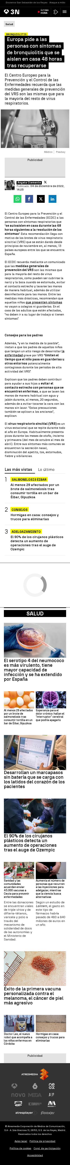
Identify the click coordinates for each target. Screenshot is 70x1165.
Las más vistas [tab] (18, 470)
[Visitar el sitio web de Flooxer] (47, 1113)
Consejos (20, 510)
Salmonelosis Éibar (29, 480)
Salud (35, 613)
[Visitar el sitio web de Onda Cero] (18, 1104)
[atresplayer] (55, 12)
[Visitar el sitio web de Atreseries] (52, 1095)
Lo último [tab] (46, 470)
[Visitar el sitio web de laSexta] (35, 1086)
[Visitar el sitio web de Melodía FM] (52, 1104)
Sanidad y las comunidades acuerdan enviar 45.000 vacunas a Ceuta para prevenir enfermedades (16, 889)
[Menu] (65, 11)
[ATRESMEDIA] (35, 1074)
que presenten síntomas (44, 302)
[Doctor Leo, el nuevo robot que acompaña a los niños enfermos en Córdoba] (19, 1023)
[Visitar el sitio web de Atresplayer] (27, 1113)
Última (45, 11)
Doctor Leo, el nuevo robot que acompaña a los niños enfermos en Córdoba (18, 1039)
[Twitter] (45, 182)
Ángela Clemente (29, 182)
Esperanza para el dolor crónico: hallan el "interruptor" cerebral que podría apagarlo (50, 715)
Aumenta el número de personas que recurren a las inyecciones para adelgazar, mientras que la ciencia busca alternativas (50, 889)
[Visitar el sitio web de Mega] (35, 1095)
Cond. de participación (47, 1148)
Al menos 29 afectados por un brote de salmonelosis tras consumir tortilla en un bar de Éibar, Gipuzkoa (34, 491)
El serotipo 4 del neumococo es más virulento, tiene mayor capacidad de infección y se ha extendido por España (34, 670)
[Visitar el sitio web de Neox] (52, 1086)
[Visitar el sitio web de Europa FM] (35, 1104)
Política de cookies (20, 1148)
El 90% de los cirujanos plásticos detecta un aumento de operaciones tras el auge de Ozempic (36, 543)
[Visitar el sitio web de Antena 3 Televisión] (18, 1086)
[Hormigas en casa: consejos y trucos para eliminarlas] (51, 1023)
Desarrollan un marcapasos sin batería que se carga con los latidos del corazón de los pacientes (34, 779)
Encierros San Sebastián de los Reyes (26, 2)
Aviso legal (21, 1141)
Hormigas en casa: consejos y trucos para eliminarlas (34, 517)
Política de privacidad (42, 1141)
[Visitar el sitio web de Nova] (18, 1095)
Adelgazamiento (26, 532)
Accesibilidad (35, 1155)
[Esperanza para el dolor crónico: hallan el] (51, 699)
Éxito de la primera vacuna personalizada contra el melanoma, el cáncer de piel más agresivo (33, 996)
